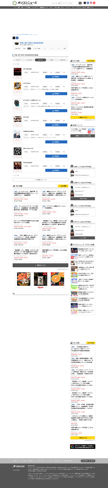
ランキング (78, 7)
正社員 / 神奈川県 (26, 210)
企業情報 (92, 460)
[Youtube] (94, 3)
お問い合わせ (41, 460)
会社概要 (15, 460)
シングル (29, 60)
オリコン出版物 (22, 460)
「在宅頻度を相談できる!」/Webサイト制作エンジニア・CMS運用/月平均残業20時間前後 (81, 348)
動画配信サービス (44, 7)
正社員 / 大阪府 (54, 196)
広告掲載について (32, 460)
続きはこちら (41, 265)
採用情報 (86, 460)
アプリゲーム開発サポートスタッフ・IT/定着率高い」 (82, 98)
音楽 (22, 7)
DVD (51, 60)
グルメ (62, 7)
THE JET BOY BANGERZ (31, 43)
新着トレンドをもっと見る (83, 136)
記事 (24, 48)
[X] (85, 3)
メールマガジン (49, 460)
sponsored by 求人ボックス (63, 269)
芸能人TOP (17, 48)
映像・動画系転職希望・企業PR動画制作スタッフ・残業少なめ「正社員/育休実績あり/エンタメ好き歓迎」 (82, 360)
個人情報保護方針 (68, 460)
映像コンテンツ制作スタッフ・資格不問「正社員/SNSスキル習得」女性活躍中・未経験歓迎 (82, 78)
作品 (29, 48)
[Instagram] (91, 3)
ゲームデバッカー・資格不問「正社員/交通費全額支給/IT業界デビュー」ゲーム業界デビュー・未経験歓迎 (82, 66)
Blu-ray (63, 60)
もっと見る (83, 237)
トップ (14, 7)
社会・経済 (57, 7)
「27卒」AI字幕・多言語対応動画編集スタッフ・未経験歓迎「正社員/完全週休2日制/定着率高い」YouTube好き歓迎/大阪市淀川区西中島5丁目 (82, 406)
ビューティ (68, 7)
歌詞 (65, 48)
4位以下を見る (83, 198)
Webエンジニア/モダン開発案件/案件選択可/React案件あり (82, 108)
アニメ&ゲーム (35, 7)
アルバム (40, 60)
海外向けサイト (58, 460)
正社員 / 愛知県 (54, 240)
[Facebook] (88, 3)
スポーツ (51, 7)
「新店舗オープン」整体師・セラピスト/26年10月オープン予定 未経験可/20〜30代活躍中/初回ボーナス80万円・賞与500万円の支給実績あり (82, 383)
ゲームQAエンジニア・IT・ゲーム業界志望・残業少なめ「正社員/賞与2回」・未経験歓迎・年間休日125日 (82, 371)
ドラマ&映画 (27, 7)
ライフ (73, 7)
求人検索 (63, 186)
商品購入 (57, 76)
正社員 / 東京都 (26, 196)
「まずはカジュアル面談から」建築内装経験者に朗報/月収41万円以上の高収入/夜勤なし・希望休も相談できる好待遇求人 (82, 418)
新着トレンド (90, 7)
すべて (18, 60)
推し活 (84, 7)
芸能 (19, 7)
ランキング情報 (36, 48)
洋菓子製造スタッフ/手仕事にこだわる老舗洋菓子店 (82, 89)
